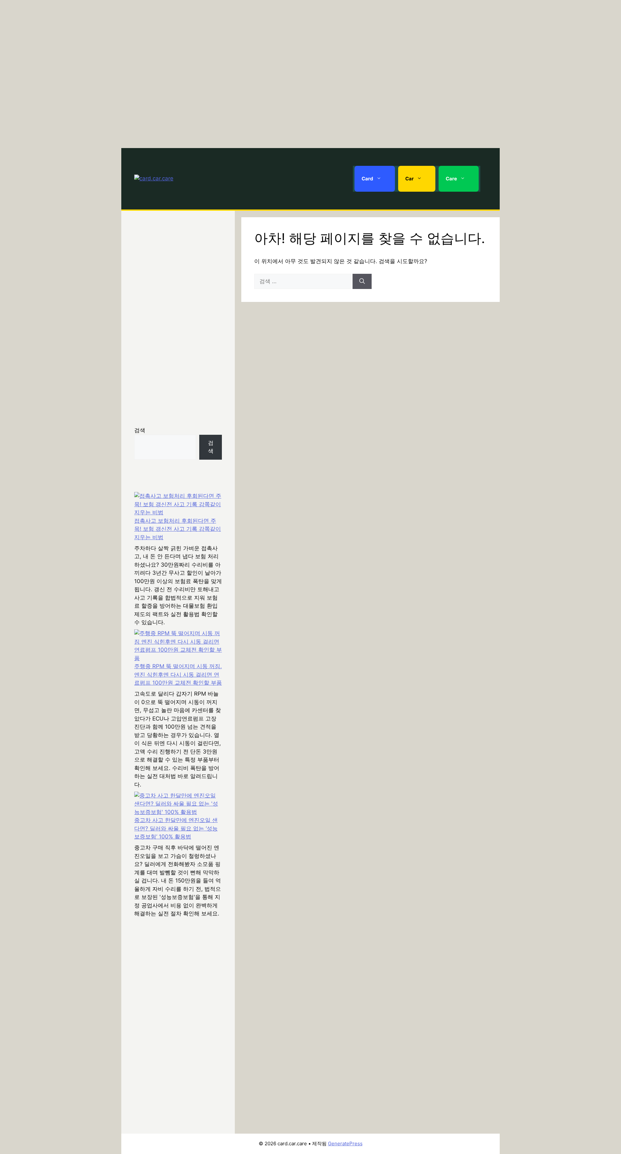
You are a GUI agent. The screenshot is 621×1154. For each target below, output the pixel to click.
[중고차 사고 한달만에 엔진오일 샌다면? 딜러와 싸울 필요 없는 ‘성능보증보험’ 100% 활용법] (178, 804)
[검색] (362, 281)
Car (409, 179)
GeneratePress (345, 1143)
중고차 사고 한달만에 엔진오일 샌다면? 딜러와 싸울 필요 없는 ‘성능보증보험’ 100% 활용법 (176, 828)
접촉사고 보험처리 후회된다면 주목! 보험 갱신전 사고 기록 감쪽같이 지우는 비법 (177, 529)
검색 (139, 430)
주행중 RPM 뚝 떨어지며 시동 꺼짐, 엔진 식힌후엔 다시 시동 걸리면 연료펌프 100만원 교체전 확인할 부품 (178, 674)
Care (451, 179)
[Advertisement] (310, 72)
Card (367, 179)
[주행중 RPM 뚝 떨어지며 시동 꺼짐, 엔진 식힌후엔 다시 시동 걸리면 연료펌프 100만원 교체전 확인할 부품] (178, 645)
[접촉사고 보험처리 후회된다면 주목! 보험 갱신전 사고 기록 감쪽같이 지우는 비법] (178, 504)
